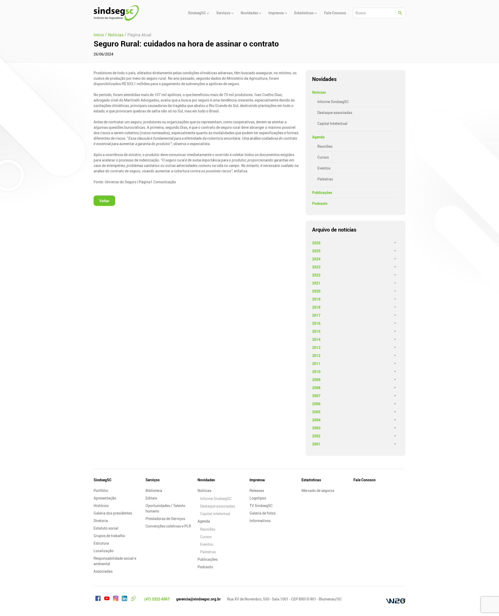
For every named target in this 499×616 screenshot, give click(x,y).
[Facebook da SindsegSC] (98, 599)
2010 (316, 371)
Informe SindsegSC (333, 101)
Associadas (103, 571)
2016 (316, 323)
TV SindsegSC (261, 505)
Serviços (153, 479)
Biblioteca (154, 490)
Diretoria (101, 520)
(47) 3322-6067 (157, 599)
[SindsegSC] (116, 13)
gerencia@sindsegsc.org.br (198, 599)
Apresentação (105, 498)
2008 (316, 387)
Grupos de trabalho (109, 535)
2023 (316, 267)
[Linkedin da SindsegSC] (124, 599)
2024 (316, 258)
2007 (316, 395)
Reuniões (324, 146)
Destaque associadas (334, 112)
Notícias (319, 92)
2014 (316, 339)
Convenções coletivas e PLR (168, 526)
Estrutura (101, 543)
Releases (257, 490)
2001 (316, 444)
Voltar (104, 200)
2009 (316, 379)
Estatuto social (106, 528)
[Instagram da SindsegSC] (115, 599)
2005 (316, 411)
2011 (316, 363)
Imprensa (257, 479)
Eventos (323, 168)
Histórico (101, 505)
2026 (316, 242)
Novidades (206, 479)
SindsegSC (102, 479)
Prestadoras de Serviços (165, 518)
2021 (316, 283)
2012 (316, 355)
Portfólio (101, 490)
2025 (316, 250)
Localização (104, 550)
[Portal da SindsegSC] (133, 599)
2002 (316, 436)
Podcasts (319, 203)
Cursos (323, 157)
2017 (316, 315)
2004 (316, 419)
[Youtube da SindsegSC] (106, 599)
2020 (316, 291)
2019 (316, 299)
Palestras (325, 179)
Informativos (260, 520)
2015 (316, 331)
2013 (316, 347)
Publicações (322, 192)
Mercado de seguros (317, 490)
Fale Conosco (364, 479)
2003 (316, 427)
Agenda (318, 136)
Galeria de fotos (262, 513)
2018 (316, 307)
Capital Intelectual (332, 123)
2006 (316, 403)
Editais (151, 498)
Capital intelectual (215, 513)
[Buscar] (400, 13)
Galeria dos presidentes (113, 513)
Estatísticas (311, 479)
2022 (316, 275)
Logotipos (258, 498)
